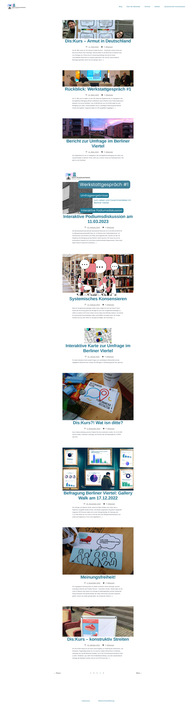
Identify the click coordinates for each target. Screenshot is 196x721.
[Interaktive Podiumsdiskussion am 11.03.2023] (98, 192)
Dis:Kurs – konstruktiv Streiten (98, 639)
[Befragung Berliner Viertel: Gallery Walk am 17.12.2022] (98, 468)
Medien (157, 6)
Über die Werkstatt (133, 6)
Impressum (86, 701)
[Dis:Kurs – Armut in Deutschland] (98, 29)
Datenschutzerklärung (106, 701)
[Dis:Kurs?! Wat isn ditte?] (98, 396)
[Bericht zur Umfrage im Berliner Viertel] (98, 128)
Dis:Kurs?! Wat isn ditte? (98, 422)
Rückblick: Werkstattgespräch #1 (98, 89)
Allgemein (109, 47)
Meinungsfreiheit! (98, 577)
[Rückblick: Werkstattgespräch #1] (98, 78)
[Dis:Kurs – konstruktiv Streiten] (98, 621)
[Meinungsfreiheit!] (98, 551)
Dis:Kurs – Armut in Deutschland (98, 41)
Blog (120, 6)
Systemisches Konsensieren (174, 6)
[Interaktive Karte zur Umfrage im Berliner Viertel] (98, 335)
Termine (147, 6)
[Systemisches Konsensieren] (98, 274)
